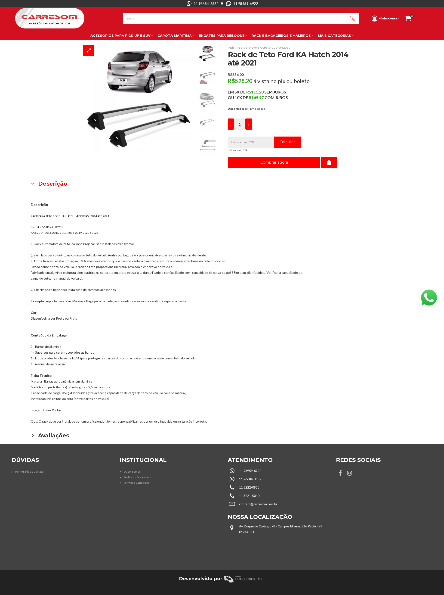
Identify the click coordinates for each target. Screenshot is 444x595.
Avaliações (53, 435)
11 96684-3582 (206, 3)
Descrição (52, 183)
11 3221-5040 (249, 496)
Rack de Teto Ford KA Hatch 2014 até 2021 (263, 47)
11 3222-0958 (249, 487)
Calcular (287, 142)
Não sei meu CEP (237, 150)
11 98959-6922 (245, 3)
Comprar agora (274, 162)
